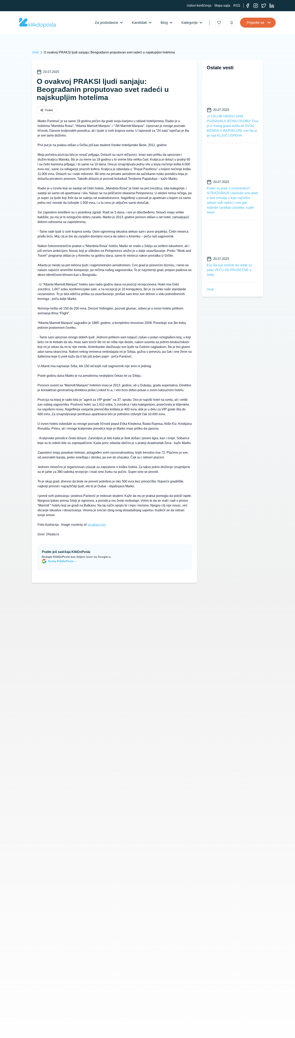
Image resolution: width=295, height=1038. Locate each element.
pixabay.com (97, 524)
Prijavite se (255, 23)
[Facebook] (247, 5)
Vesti (35, 52)
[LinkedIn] (271, 5)
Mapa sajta (222, 5)
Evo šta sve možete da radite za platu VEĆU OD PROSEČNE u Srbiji (229, 269)
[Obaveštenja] (231, 22)
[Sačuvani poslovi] (219, 23)
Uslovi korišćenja (199, 5)
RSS (236, 5)
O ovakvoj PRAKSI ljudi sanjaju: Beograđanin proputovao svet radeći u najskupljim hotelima (109, 52)
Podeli (49, 110)
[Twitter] (263, 5)
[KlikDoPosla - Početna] (37, 22)
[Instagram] (255, 5)
